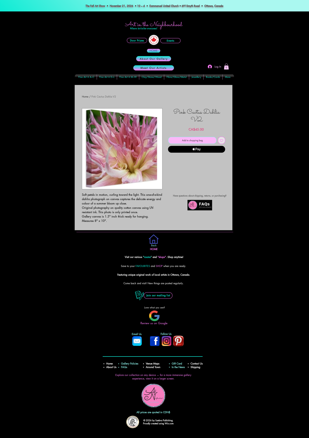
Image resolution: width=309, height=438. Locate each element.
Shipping (196, 367)
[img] (199, 210)
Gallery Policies (129, 363)
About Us (111, 367)
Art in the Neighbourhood (153, 24)
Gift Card (177, 363)
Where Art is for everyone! (143, 28)
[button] (226, 66)
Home (85, 96)
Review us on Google (154, 323)
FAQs (125, 367)
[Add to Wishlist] (221, 140)
